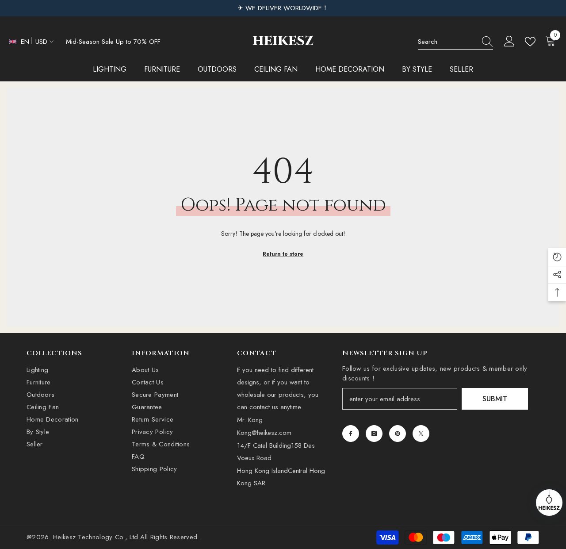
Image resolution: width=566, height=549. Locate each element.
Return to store (283, 254)
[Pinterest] (397, 433)
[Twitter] (421, 433)
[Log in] (509, 41)
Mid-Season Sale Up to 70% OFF (113, 41)
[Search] (455, 42)
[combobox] (447, 41)
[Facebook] (350, 433)
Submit (494, 399)
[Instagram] (374, 433)
